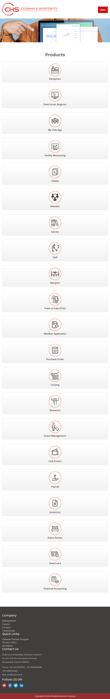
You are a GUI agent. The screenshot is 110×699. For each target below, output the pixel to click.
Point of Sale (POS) (55, 308)
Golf (55, 257)
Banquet (55, 282)
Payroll (55, 486)
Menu (103, 10)
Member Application (55, 333)
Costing (55, 384)
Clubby (55, 180)
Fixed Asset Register (55, 104)
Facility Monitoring (55, 155)
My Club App (55, 129)
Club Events (55, 461)
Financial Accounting (55, 588)
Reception (55, 78)
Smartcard (55, 563)
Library (55, 231)
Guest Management (55, 435)
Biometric (55, 410)
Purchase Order (55, 359)
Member (55, 206)
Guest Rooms (55, 537)
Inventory (55, 512)
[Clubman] (30, 9)
